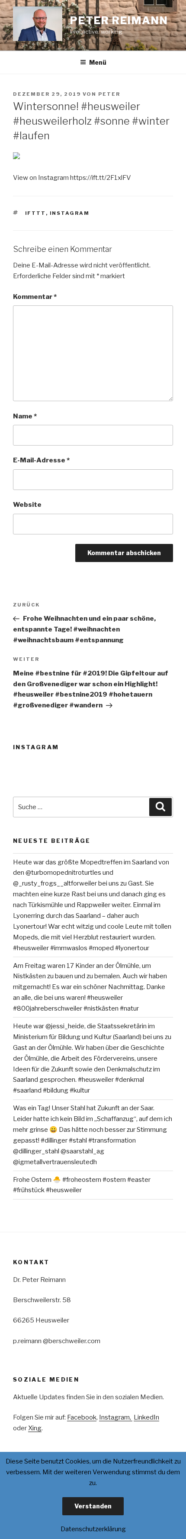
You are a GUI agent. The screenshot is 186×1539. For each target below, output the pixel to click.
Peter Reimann (119, 20)
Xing (35, 1428)
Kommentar (35, 297)
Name (25, 416)
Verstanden (93, 1506)
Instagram (70, 213)
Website (27, 505)
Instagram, (115, 1417)
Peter (109, 94)
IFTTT (35, 213)
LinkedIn (146, 1417)
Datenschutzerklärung (93, 1529)
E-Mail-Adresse (41, 460)
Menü (97, 62)
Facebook (81, 1417)
